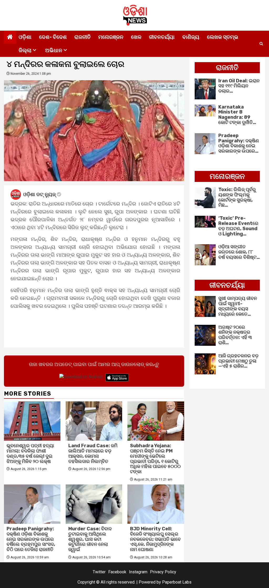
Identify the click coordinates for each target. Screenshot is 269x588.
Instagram (138, 571)
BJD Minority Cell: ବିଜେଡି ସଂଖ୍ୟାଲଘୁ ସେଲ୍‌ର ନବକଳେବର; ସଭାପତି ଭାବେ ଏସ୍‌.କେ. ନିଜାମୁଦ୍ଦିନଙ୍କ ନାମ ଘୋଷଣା (155, 539)
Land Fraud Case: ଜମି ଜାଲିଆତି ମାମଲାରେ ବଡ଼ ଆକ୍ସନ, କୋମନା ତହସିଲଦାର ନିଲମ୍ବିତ (92, 453)
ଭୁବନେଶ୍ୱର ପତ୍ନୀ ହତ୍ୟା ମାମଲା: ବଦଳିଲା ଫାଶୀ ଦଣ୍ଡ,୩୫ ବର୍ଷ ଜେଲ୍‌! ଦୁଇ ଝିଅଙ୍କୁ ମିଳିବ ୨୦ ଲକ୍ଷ (30, 453)
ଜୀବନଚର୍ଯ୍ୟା (162, 37)
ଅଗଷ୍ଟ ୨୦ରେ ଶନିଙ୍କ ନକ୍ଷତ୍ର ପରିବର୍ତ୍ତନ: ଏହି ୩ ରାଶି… (235, 335)
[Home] (10, 37)
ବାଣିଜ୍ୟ (190, 37)
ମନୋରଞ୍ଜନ (110, 37)
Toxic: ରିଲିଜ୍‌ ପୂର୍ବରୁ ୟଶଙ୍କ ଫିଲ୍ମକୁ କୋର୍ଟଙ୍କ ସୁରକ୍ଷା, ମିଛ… (237, 197)
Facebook (117, 571)
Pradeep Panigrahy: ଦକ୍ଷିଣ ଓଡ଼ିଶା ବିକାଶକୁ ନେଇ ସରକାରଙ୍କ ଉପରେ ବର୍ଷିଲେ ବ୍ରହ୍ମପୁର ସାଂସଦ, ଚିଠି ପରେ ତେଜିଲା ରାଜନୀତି (31, 539)
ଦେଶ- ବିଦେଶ (53, 37)
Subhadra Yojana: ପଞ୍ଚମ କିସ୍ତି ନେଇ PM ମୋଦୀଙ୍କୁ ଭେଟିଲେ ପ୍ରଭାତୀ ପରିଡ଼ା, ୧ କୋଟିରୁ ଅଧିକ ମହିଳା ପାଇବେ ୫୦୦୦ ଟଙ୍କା (155, 458)
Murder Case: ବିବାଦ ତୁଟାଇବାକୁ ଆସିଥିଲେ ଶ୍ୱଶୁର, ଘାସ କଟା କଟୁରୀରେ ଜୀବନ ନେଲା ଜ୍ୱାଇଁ (90, 539)
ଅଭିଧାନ (53, 50)
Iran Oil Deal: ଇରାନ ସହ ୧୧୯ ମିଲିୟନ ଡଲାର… (239, 86)
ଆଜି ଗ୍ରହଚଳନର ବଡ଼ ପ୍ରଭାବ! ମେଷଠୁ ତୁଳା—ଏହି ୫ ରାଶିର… (238, 361)
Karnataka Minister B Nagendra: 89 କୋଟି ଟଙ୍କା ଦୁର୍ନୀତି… (237, 114)
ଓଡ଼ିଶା (25, 37)
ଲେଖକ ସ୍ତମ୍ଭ (222, 37)
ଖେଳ (136, 37)
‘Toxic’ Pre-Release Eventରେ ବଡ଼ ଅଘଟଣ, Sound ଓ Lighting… (238, 225)
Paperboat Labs (177, 582)
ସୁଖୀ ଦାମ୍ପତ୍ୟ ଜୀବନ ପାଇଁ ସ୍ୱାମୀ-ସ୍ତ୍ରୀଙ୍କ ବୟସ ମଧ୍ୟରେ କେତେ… (237, 306)
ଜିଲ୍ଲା (25, 50)
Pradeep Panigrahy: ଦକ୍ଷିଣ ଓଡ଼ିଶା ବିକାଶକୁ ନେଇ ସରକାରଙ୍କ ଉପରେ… (238, 143)
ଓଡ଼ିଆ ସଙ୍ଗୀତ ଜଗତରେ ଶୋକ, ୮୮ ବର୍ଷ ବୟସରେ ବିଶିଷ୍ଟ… (239, 252)
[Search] (261, 44)
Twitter (99, 571)
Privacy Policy (163, 571)
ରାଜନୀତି (82, 37)
